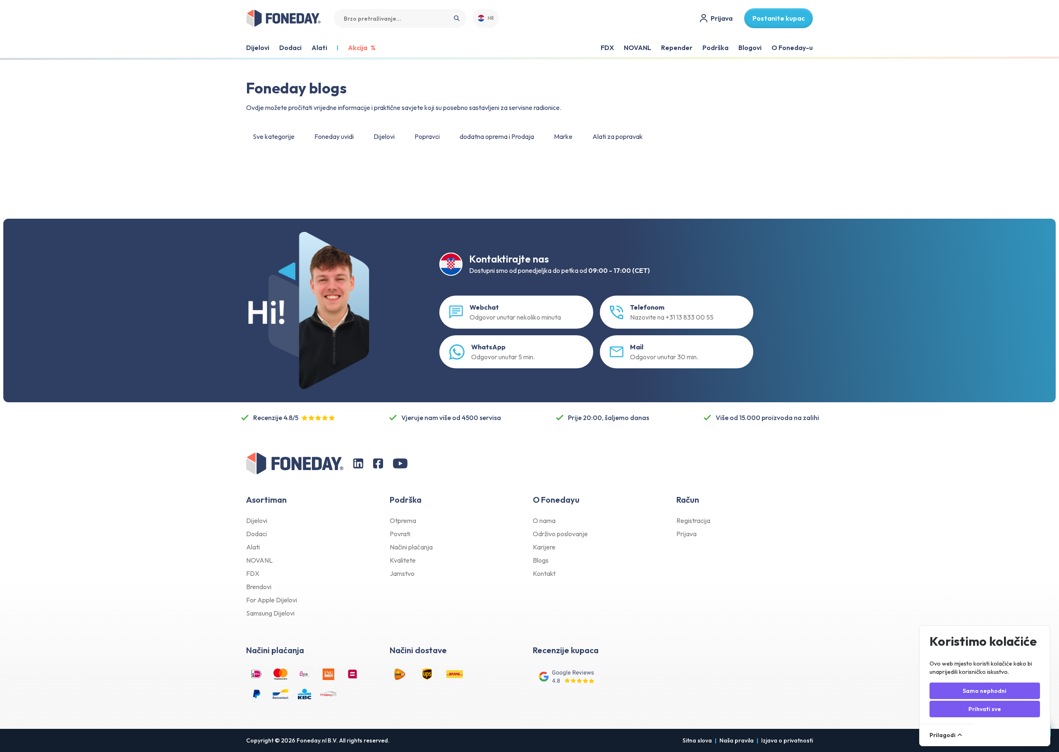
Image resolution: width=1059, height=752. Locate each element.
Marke (563, 136)
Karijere (544, 547)
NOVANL (637, 47)
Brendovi (258, 587)
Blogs (541, 560)
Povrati (400, 534)
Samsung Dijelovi (270, 613)
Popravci (427, 136)
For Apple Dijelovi (271, 600)
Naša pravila (736, 740)
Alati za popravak (617, 136)
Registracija (693, 520)
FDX (607, 47)
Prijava (686, 534)
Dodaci (256, 534)
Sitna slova (697, 740)
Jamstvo (402, 573)
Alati (253, 547)
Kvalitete (403, 560)
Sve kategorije (274, 136)
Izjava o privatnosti (787, 740)
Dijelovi (384, 136)
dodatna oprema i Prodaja (497, 136)
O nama (544, 520)
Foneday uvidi (334, 136)
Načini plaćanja (411, 547)
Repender (676, 47)
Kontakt (544, 573)
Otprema (403, 520)
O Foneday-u (792, 47)
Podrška (715, 47)
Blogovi (750, 47)
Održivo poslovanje (560, 534)
